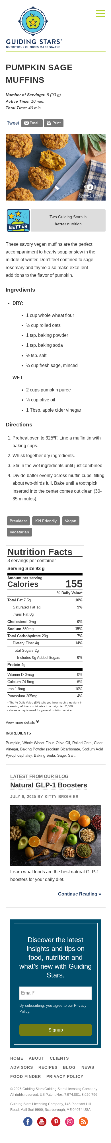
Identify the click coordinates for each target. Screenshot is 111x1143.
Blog (69, 1067)
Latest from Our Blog (39, 776)
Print (56, 123)
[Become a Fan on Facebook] (27, 1125)
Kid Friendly (46, 521)
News (87, 1067)
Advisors (21, 1067)
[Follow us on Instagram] (69, 1125)
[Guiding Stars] (34, 47)
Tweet (13, 123)
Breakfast (18, 521)
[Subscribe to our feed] (83, 1125)
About (36, 1058)
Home (16, 1058)
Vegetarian (19, 532)
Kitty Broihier (62, 797)
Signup (55, 1030)
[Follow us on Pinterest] (55, 1125)
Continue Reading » (79, 894)
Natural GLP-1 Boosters (48, 785)
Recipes (47, 1067)
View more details (20, 722)
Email (35, 123)
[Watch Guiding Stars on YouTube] (41, 1125)
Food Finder (25, 1076)
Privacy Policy (64, 1076)
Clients (59, 1058)
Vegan (70, 521)
